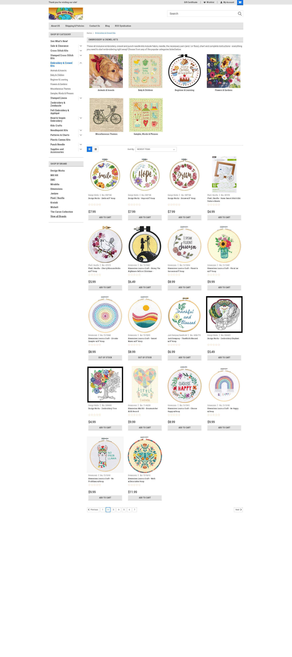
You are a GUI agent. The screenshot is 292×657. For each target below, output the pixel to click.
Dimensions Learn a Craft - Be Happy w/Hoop (222, 410)
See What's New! (59, 41)
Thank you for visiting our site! (63, 2)
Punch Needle (57, 144)
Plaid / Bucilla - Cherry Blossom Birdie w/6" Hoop (104, 269)
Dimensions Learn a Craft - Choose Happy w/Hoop (182, 410)
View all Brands (58, 216)
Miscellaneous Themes (60, 88)
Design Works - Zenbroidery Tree (102, 408)
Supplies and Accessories (57, 151)
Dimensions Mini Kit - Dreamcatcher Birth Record (143, 410)
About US (55, 26)
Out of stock (105, 357)
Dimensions (56, 189)
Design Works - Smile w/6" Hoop (101, 198)
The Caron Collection (61, 211)
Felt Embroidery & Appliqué (59, 112)
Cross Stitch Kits (59, 50)
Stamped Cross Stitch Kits (61, 57)
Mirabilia (54, 184)
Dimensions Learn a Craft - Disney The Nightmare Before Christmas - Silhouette (144, 271)
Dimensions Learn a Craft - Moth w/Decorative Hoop (141, 480)
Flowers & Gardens (58, 84)
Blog (107, 26)
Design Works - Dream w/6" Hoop (182, 198)
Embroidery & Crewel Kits (61, 64)
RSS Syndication (123, 26)
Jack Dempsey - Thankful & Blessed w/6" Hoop (183, 339)
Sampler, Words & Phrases (61, 93)
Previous (94, 510)
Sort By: (131, 149)
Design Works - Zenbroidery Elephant (223, 338)
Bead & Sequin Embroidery (57, 119)
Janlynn (54, 193)
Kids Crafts (56, 125)
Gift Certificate (190, 2)
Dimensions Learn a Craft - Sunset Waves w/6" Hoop (142, 339)
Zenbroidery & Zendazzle (57, 104)
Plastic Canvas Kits (60, 139)
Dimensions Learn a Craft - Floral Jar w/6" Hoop (222, 269)
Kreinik (54, 202)
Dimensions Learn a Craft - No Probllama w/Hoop (101, 480)
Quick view (105, 190)
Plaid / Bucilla (57, 198)
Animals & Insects (58, 70)
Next (238, 510)
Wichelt (54, 207)
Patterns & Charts (59, 135)
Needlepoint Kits (59, 130)
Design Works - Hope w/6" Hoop (141, 198)
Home (89, 33)
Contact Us (94, 26)
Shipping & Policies (74, 26)
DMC (52, 179)
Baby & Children (57, 75)
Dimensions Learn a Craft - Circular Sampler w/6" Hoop (103, 339)
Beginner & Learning (59, 79)
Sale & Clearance (59, 45)
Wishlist (210, 2)
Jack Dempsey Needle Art (177, 335)
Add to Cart (105, 217)
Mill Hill (54, 175)
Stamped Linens (58, 98)
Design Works (57, 170)
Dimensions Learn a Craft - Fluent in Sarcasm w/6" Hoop (183, 269)
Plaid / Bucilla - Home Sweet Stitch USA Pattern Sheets (223, 199)
